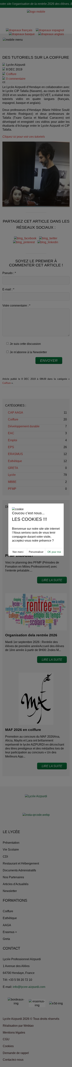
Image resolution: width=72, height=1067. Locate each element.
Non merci (18, 551)
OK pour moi (54, 551)
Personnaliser (36, 551)
